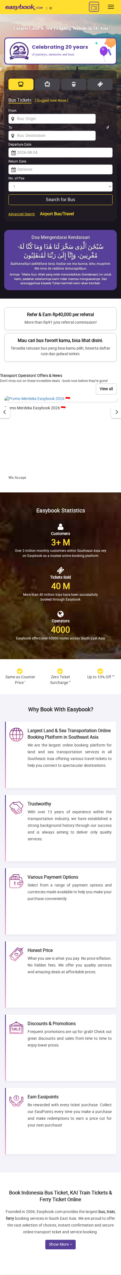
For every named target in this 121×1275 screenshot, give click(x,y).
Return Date (17, 161)
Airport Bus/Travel (57, 213)
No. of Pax (16, 178)
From (12, 111)
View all (106, 389)
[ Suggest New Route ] (51, 101)
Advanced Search (21, 214)
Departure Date (19, 144)
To (10, 128)
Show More (59, 1244)
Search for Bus (60, 199)
